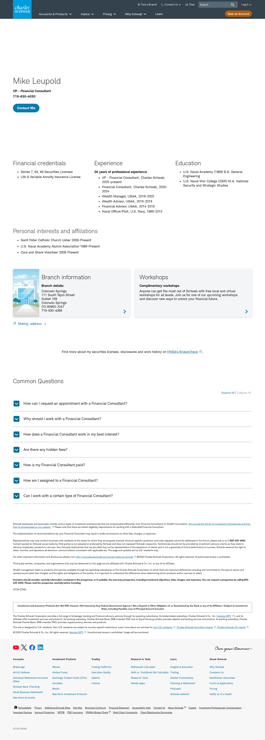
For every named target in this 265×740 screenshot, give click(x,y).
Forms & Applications (221, 683)
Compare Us (216, 672)
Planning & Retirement (182, 683)
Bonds (55, 688)
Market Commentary (181, 677)
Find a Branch (149, 4)
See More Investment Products (69, 694)
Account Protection (45, 712)
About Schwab (175, 707)
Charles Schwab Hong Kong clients (195, 627)
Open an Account (238, 13)
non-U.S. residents (162, 627)
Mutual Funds (60, 672)
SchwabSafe (24, 707)
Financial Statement (119, 707)
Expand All (228, 392)
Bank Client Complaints (125, 712)
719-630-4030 (24, 96)
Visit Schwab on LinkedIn (40, 648)
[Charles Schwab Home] (22, 9)
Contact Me (26, 108)
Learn (159, 14)
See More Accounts (24, 697)
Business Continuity (95, 707)
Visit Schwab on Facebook (32, 648)
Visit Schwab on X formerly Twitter (24, 648)
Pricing (213, 688)
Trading (174, 672)
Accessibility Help (141, 707)
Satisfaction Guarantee (222, 677)
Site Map (77, 707)
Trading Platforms (101, 666)
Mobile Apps (138, 683)
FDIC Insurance (75, 712)
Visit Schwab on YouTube (16, 648)
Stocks (56, 666)
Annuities (57, 683)
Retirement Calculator (143, 666)
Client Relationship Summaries (156, 712)
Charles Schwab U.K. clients (231, 627)
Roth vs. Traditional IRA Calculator (150, 672)
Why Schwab (217, 666)
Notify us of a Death (221, 694)
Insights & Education (181, 666)
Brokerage (19, 666)
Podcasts (175, 688)
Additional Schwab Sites (57, 707)
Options (96, 677)
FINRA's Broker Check (97, 712)
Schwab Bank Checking (26, 686)
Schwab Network (179, 694)
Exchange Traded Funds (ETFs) (69, 677)
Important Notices (22, 712)
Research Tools (139, 677)
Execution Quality (101, 672)
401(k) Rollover (21, 672)
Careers (192, 707)
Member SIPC (76, 632)
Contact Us (159, 707)
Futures (96, 683)
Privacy (38, 707)
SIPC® (61, 712)
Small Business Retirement (28, 692)
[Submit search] (233, 5)
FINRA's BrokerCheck (182, 352)
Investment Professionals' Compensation (220, 707)
